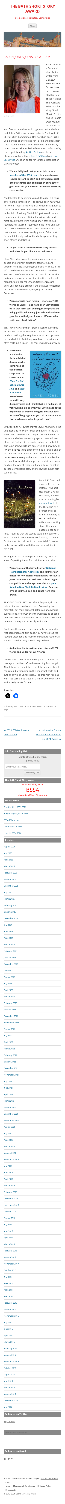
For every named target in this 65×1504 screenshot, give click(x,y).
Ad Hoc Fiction (33, 152)
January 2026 (10, 879)
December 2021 (11, 1068)
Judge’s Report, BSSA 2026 (16, 813)
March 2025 (9, 898)
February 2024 (10, 950)
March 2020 (9, 1146)
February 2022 (10, 1055)
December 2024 (11, 918)
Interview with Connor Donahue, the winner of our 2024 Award (48, 734)
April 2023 (8, 990)
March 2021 (9, 1100)
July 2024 (8, 924)
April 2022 (8, 1042)
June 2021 (8, 1087)
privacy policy (32, 760)
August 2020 (9, 1126)
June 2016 (8, 1328)
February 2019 (10, 1192)
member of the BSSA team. (24, 175)
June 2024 (8, 931)
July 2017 (8, 1276)
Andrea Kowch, (47, 503)
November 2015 (11, 1361)
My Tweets (9, 1421)
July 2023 (8, 983)
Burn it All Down (39, 156)
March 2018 (9, 1244)
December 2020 (11, 1113)
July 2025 (8, 892)
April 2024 (8, 937)
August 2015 (9, 1374)
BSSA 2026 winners (12, 820)
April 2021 (8, 1094)
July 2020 (8, 1133)
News (39, 706)
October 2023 (10, 970)
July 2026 (8, 853)
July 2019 (8, 1166)
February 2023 (10, 1003)
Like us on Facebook (16, 1432)
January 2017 (10, 1309)
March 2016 (9, 1341)
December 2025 (11, 885)
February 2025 (10, 905)
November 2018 (11, 1205)
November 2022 (11, 1022)
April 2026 (8, 859)
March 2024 (9, 944)
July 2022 (8, 1035)
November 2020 (11, 1120)
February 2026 (10, 872)
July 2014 (8, 1407)
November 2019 (11, 1159)
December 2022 (11, 1016)
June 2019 (8, 1172)
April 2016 (8, 1335)
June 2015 (8, 1381)
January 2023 (10, 1009)
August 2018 (9, 1218)
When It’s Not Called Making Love (16, 385)
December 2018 (11, 1198)
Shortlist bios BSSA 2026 (15, 807)
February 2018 (10, 1250)
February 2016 (10, 1348)
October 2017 (10, 1270)
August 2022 (9, 1029)
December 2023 (11, 964)
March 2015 (9, 1387)
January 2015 (10, 1394)
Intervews (31, 706)
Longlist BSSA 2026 (12, 833)
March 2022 (9, 1048)
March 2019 (9, 1185)
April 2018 (8, 1237)
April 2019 (8, 1179)
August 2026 (9, 846)
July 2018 (8, 1224)
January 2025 (10, 911)
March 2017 (9, 1296)
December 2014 (11, 1400)
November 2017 (11, 1263)
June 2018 (8, 1231)
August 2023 (9, 977)
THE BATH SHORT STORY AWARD (32, 9)
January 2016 (10, 1354)
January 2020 (10, 1152)
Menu (32, 26)
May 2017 (8, 1283)
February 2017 (10, 1302)
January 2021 (10, 1107)
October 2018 (10, 1211)
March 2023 (9, 996)
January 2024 (10, 957)
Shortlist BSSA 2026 (13, 826)
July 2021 (8, 1081)
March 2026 (9, 866)
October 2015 (10, 1368)
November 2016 (11, 1315)
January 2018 (10, 1257)
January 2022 (10, 1061)
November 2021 (11, 1074)
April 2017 (8, 1289)
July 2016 (8, 1322)
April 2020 (8, 1139)
